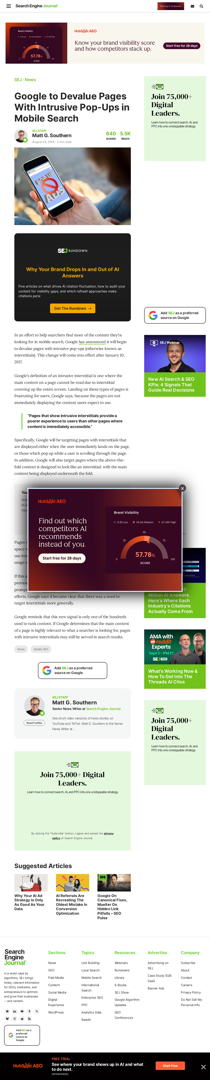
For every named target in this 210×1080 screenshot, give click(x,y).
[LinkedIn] (14, 1011)
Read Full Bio (34, 723)
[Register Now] (175, 353)
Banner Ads (156, 988)
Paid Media (56, 978)
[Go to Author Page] (21, 136)
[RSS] (29, 1019)
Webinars (121, 963)
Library (119, 978)
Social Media (57, 992)
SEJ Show (122, 992)
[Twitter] (37, 1011)
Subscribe (188, 963)
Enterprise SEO (92, 997)
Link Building (90, 963)
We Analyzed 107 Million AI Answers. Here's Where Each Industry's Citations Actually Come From (170, 600)
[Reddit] (22, 1019)
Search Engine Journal (103, 709)
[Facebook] (29, 1011)
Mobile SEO (41, 649)
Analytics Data (91, 1012)
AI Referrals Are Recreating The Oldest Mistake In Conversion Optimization (71, 905)
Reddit (86, 1020)
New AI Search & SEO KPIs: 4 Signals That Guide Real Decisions (171, 384)
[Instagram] (14, 1019)
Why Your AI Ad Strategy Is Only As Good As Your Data (29, 902)
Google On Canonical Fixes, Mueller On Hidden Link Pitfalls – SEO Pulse (112, 907)
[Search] (201, 6)
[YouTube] (22, 1011)
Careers (186, 985)
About (185, 970)
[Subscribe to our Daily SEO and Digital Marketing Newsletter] (192, 6)
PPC (84, 1005)
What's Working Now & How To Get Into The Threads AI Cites (173, 676)
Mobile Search (91, 978)
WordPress (56, 1012)
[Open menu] (8, 6)
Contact (186, 978)
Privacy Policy (191, 992)
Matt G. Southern (51, 135)
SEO (51, 970)
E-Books (121, 985)
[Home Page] (37, 6)
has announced (92, 341)
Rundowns (122, 970)
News (21, 649)
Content (54, 985)
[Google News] (7, 1011)
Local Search (90, 970)
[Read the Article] (31, 882)
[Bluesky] (7, 1019)
